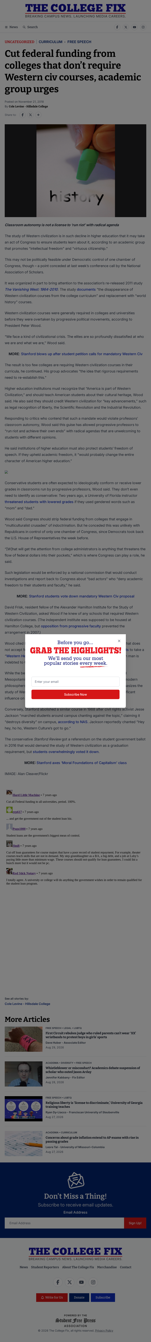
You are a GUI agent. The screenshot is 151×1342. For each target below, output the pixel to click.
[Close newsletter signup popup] (119, 640)
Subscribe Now (75, 694)
